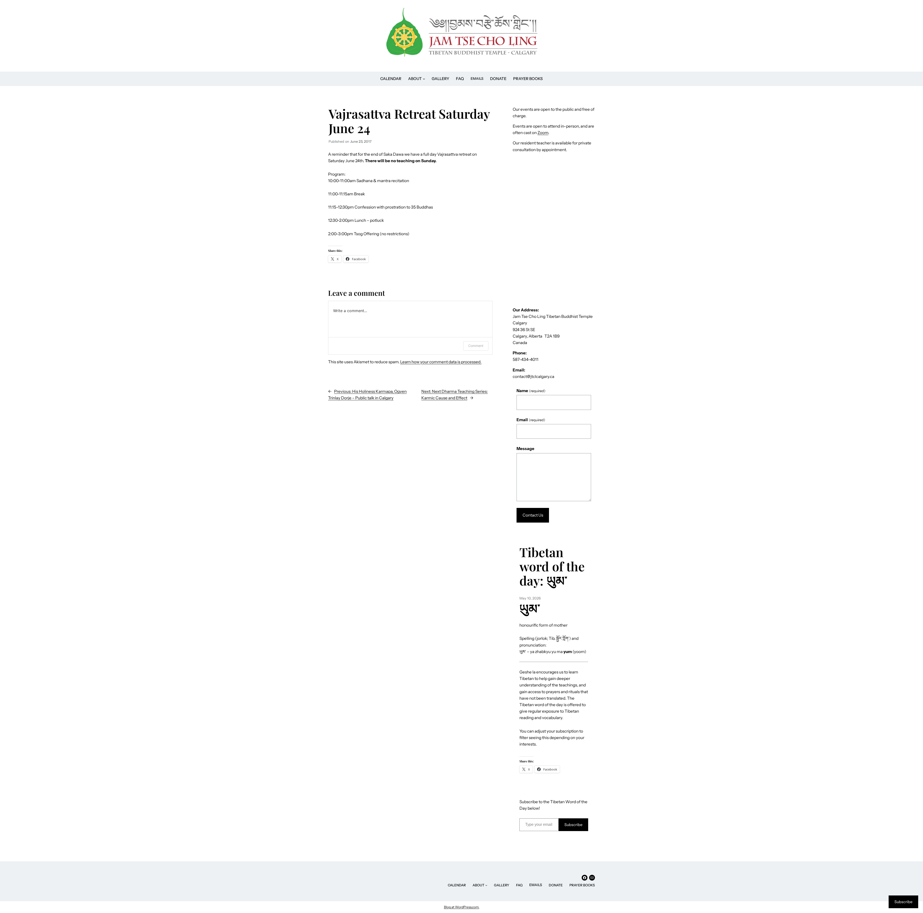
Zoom (542, 132)
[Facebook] (584, 878)
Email (531, 419)
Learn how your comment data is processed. (440, 361)
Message (525, 448)
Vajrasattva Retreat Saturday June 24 (409, 120)
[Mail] (592, 878)
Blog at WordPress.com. (461, 907)
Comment (475, 346)
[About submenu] (486, 885)
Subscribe (573, 824)
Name (531, 390)
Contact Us (533, 515)
